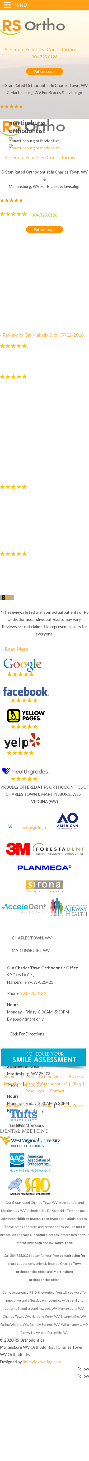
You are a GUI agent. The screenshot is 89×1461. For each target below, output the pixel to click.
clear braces (21, 1235)
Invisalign (34, 1243)
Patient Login (44, 71)
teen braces (51, 1219)
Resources (34, 1090)
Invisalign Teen (60, 1243)
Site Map (43, 1105)
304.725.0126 (44, 56)
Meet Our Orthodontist (42, 1076)
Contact (57, 1090)
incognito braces (46, 1235)
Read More (16, 649)
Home (9, 1076)
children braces (28, 1219)
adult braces (77, 1219)
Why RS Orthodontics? (46, 1083)
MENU (19, 5)
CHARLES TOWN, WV (32, 937)
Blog (77, 1083)
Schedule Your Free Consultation (40, 49)
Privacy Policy (70, 1105)
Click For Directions (26, 1033)
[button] (8, 6)
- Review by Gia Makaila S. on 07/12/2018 (42, 335)
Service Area (17, 1105)
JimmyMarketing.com (42, 1361)
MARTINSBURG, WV (31, 950)
